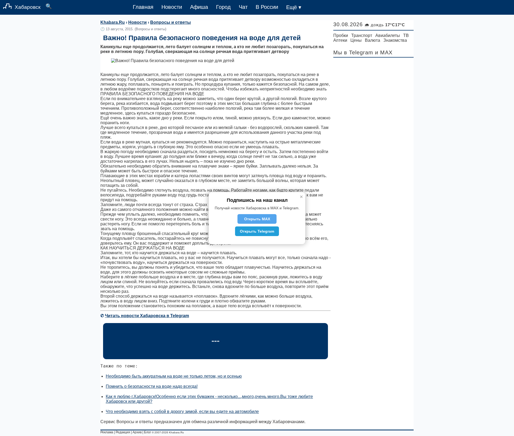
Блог (147, 432)
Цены (356, 40)
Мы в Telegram (353, 52)
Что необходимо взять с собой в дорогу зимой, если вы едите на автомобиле (182, 411)
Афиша (199, 7)
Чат (243, 7)
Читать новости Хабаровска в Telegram (147, 315)
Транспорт (361, 35)
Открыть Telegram (257, 231)
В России (267, 7)
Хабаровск (27, 7)
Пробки (340, 35)
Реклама (106, 432)
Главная (143, 7)
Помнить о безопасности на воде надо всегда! (152, 386)
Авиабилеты (387, 35)
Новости (171, 7)
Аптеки (340, 40)
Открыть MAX (257, 219)
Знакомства (395, 40)
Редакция (123, 432)
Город (223, 7)
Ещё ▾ (293, 7)
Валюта (372, 40)
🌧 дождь (385, 24)
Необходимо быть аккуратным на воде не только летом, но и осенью (174, 376)
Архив (137, 432)
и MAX (383, 52)
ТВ (406, 35)
